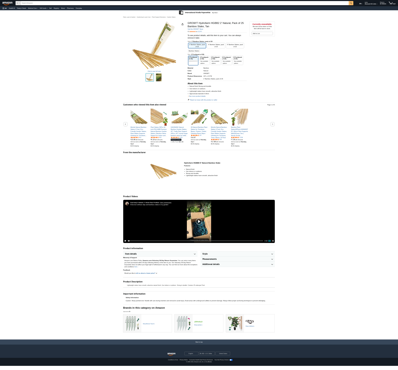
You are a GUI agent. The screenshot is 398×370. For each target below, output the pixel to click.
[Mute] (273, 241)
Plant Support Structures (159, 17)
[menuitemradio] (269, 241)
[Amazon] (7, 3)
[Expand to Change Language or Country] (196, 354)
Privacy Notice (184, 360)
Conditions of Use (173, 360)
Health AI (12, 8)
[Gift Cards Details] (47, 8)
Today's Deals (21, 8)
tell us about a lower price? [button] (146, 273)
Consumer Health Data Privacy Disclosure (201, 360)
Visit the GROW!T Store (195, 29)
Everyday (79, 8)
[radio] (150, 77)
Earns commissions (165, 202)
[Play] (125, 241)
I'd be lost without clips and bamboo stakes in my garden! (149, 204)
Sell (50, 8)
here (135, 267)
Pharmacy (70, 8)
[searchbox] (185, 3)
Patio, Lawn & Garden (129, 17)
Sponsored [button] (126, 311)
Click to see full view (154, 71)
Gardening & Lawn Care (144, 17)
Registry (56, 8)
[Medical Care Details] (37, 8)
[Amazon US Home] (171, 354)
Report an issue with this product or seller (203, 100)
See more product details (197, 96)
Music (63, 8)
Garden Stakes (171, 17)
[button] (5, 8)
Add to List (256, 33)
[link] (139, 131)
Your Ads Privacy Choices (221, 360)
